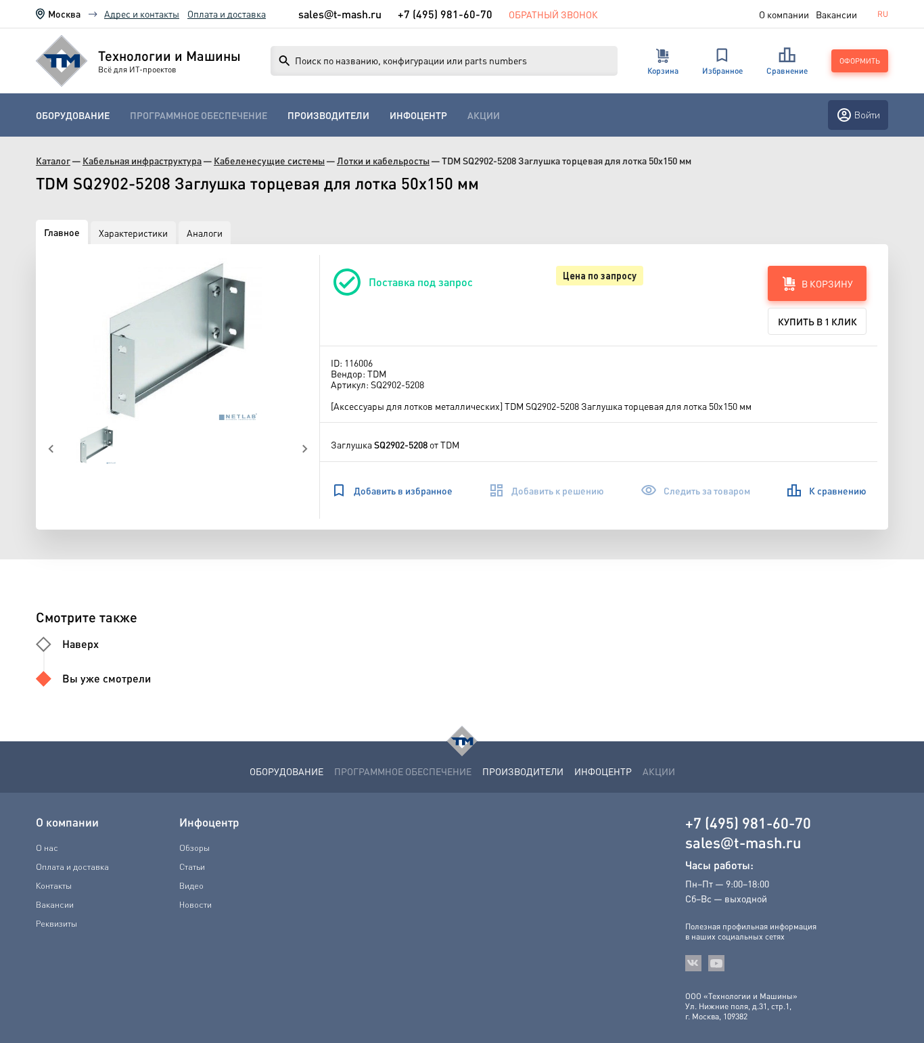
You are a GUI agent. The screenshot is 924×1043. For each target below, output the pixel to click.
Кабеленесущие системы (269, 160)
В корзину (827, 283)
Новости (195, 904)
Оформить (859, 61)
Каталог (53, 160)
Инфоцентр (418, 115)
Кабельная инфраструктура (142, 160)
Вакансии (836, 14)
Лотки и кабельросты (383, 160)
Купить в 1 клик (817, 321)
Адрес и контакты (141, 13)
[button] (177, 339)
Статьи (192, 866)
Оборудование (73, 115)
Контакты (54, 885)
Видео (191, 885)
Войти (867, 114)
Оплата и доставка (226, 13)
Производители (328, 115)
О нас (47, 847)
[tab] (62, 232)
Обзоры (194, 847)
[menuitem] (73, 115)
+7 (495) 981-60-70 (445, 14)
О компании (784, 14)
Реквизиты (56, 923)
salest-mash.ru (340, 14)
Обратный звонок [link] (553, 14)
